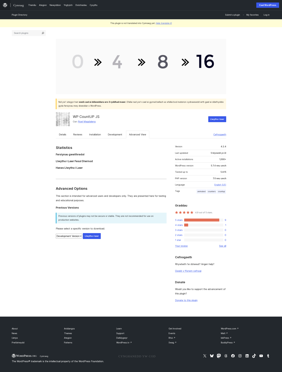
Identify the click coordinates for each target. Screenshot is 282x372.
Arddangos (69, 328)
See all (222, 245)
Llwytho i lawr (217, 119)
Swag (173, 342)
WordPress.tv (124, 342)
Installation (95, 134)
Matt (224, 333)
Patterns (68, 342)
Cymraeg (44, 356)
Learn (119, 328)
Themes (68, 333)
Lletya (15, 338)
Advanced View (137, 134)
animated (201, 191)
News (14, 333)
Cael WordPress (267, 5)
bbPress (226, 338)
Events (172, 333)
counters (212, 191)
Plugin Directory (19, 15)
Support (120, 333)
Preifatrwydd (18, 342)
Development (115, 134)
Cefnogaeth (219, 134)
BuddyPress (228, 342)
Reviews (77, 134)
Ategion (68, 338)
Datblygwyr (121, 338)
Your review (181, 245)
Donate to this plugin (186, 300)
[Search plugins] (43, 33)
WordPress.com (230, 328)
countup (221, 191)
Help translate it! (164, 23)
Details (62, 134)
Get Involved (175, 328)
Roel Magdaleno (87, 121)
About (15, 328)
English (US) (220, 184)
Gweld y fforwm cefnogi (188, 270)
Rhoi (172, 338)
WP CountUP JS (86, 116)
